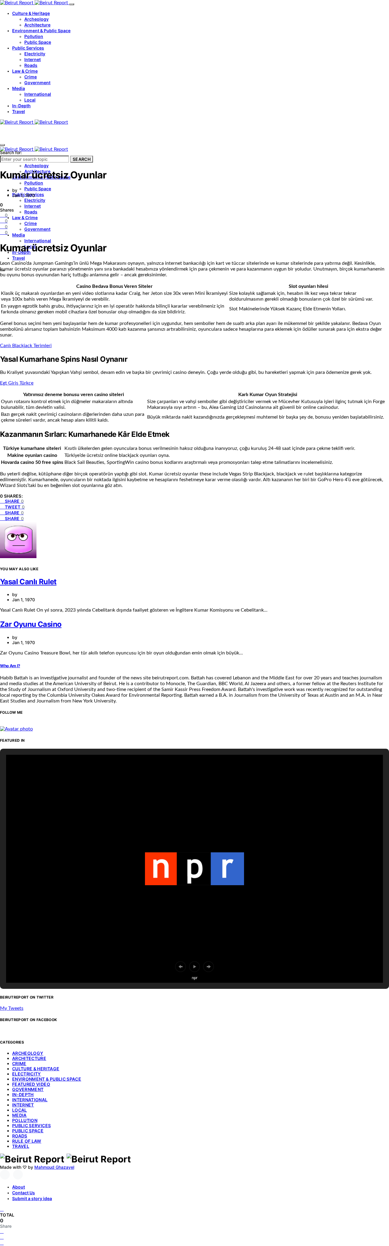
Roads (30, 65)
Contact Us (23, 1192)
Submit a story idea (32, 1198)
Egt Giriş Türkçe (16, 383)
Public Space (37, 42)
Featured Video (31, 1084)
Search (82, 159)
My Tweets (11, 1008)
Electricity (34, 53)
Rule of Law (26, 1141)
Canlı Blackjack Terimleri (26, 345)
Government (37, 82)
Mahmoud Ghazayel (54, 1167)
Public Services (28, 47)
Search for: (11, 152)
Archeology (36, 19)
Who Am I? (10, 665)
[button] (180, 966)
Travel (18, 111)
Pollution (33, 36)
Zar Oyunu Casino (30, 624)
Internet (32, 59)
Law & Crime (25, 71)
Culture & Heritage (31, 13)
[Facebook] (5, 1174)
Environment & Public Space (41, 30)
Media (18, 88)
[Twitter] (18, 1174)
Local (30, 99)
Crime (30, 76)
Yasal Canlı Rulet (28, 581)
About (18, 1186)
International (37, 94)
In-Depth (21, 105)
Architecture (37, 24)
